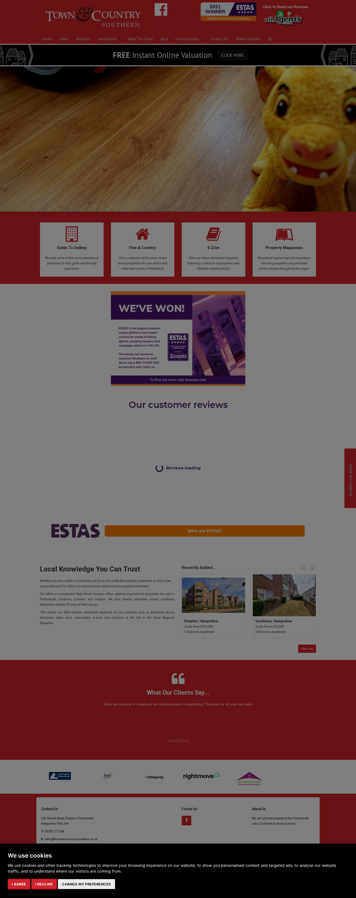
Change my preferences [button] (86, 884)
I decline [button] (44, 884)
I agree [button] (19, 884)
